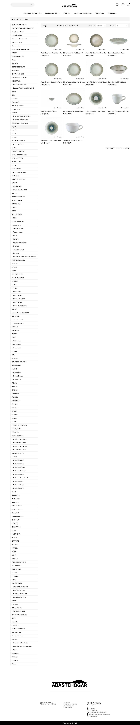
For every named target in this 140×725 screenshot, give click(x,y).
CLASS (14, 418)
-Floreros (15, 246)
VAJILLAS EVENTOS (18, 179)
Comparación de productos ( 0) (67, 25)
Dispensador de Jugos (19, 77)
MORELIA (15, 327)
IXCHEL (14, 579)
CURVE (14, 421)
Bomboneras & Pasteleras (21, 49)
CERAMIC (15, 281)
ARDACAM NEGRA (18, 277)
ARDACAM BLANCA (18, 141)
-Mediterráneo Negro (19, 446)
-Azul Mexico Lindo (19, 590)
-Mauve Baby (17, 372)
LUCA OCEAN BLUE (18, 151)
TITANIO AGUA (17, 200)
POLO (14, 133)
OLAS (14, 492)
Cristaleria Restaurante (20, 39)
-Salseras (15, 239)
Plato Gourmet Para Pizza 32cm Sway (54, 53)
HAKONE (15, 358)
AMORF (14, 334)
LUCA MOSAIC (17, 186)
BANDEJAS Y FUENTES (19, 425)
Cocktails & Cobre (18, 32)
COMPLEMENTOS (18, 221)
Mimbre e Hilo (16, 632)
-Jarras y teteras (18, 249)
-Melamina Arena (18, 460)
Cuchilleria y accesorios (20, 123)
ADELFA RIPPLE (17, 274)
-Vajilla (14, 650)
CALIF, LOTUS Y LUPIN (19, 362)
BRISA (14, 551)
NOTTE (14, 537)
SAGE (14, 211)
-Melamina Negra (18, 481)
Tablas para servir (18, 105)
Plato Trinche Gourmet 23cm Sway (75, 82)
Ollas (13, 95)
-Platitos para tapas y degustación (24, 256)
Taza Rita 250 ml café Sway (73, 140)
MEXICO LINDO (17, 583)
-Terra (14, 457)
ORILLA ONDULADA (18, 611)
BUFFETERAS (16, 428)
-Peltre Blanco (17, 295)
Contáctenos (68, 707)
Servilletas (15, 625)
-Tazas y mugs (17, 232)
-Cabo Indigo (16, 341)
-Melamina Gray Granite (20, 478)
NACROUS (15, 330)
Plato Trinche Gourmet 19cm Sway (98, 82)
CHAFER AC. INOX (18, 74)
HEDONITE (15, 576)
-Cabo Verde (16, 348)
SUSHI (14, 218)
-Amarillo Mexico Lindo (20, 586)
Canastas (15, 622)
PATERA (15, 130)
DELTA (14, 165)
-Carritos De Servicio (19, 84)
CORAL (14, 530)
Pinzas (14, 664)
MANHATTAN (16, 365)
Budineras (15, 70)
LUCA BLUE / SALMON (19, 190)
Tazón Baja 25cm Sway (116, 53)
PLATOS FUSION (17, 158)
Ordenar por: (91, 25)
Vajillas (18, 19)
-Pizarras (15, 253)
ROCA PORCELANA (18, 260)
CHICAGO (15, 414)
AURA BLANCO (17, 565)
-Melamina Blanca (18, 467)
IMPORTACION (17, 506)
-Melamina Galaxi (18, 474)
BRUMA (14, 411)
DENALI (14, 284)
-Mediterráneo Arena (19, 439)
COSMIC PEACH (17, 509)
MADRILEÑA (16, 534)
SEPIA (14, 555)
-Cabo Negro (16, 344)
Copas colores (17, 46)
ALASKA (15, 397)
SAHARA (15, 604)
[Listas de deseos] (117, 4)
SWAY (27, 19)
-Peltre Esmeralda (18, 299)
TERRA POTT (16, 162)
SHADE (14, 137)
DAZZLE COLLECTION (19, 172)
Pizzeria (15, 98)
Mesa (14, 91)
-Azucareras (16, 225)
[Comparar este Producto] (56, 51)
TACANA (15, 390)
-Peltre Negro (17, 302)
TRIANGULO (16, 495)
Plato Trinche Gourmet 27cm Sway (53, 82)
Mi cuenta (67, 702)
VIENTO (14, 309)
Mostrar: (112, 25)
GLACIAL (15, 572)
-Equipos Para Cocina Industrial (23, 88)
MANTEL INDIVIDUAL (19, 629)
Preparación (16, 109)
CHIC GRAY (15, 520)
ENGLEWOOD (16, 527)
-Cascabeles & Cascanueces (22, 646)
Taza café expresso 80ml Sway (119, 111)
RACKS (14, 53)
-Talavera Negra (18, 323)
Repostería (15, 102)
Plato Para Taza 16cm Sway (51, 140)
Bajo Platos (100, 13)
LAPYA (14, 207)
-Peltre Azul (16, 292)
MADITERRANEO (17, 435)
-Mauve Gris (16, 379)
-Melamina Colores (18, 471)
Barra (14, 60)
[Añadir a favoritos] (51, 51)
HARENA (15, 548)
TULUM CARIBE (17, 214)
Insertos (15, 112)
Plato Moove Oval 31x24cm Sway (75, 111)
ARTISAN (15, 404)
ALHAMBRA (16, 499)
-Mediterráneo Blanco (19, 443)
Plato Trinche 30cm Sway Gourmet (98, 53)
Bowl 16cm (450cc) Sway (117, 82)
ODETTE (15, 523)
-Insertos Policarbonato (20, 119)
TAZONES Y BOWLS (18, 197)
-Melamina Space (18, 485)
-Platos (15, 235)
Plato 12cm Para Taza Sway (96, 111)
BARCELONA (16, 204)
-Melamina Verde (18, 488)
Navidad (14, 639)
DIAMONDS (15, 176)
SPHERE (15, 263)
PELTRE (14, 288)
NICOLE (14, 601)
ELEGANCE (15, 513)
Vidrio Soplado (17, 42)
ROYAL (14, 383)
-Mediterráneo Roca (19, 450)
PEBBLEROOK (16, 169)
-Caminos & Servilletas (20, 643)
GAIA (13, 355)
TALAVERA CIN (17, 608)
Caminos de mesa (18, 636)
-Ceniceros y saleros (19, 242)
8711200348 (93, 710)
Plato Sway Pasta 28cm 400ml (74, 53)
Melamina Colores (18, 453)
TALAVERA (15, 316)
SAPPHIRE (15, 541)
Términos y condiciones (48, 704)
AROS (14, 618)
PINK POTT (15, 502)
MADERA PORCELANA (19, 155)
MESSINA (15, 183)
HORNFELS (15, 432)
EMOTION (15, 544)
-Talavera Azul (17, 320)
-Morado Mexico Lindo (20, 594)
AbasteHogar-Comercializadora (99, 714)
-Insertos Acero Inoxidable (21, 116)
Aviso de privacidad (46, 702)
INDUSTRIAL (16, 81)
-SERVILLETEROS (18, 228)
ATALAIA (15, 558)
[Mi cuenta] (123, 4)
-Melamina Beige (18, 464)
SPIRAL (14, 267)
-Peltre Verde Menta (19, 306)
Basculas (15, 63)
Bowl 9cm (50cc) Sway (49, 111)
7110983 (92, 708)
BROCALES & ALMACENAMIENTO (23, 28)
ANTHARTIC (16, 400)
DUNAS (14, 351)
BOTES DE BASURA (18, 67)
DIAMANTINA (16, 569)
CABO (14, 337)
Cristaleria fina (17, 35)
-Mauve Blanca (17, 376)
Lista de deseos (69, 706)
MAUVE (14, 369)
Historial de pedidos (70, 704)
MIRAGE (14, 193)
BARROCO (15, 407)
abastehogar (93, 716)
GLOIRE (14, 148)
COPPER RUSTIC (17, 516)
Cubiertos (15, 660)
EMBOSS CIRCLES (18, 144)
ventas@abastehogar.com (98, 712)
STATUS (15, 386)
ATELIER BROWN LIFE (19, 562)
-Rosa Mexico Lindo (19, 597)
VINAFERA (15, 393)
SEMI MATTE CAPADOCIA (20, 313)
